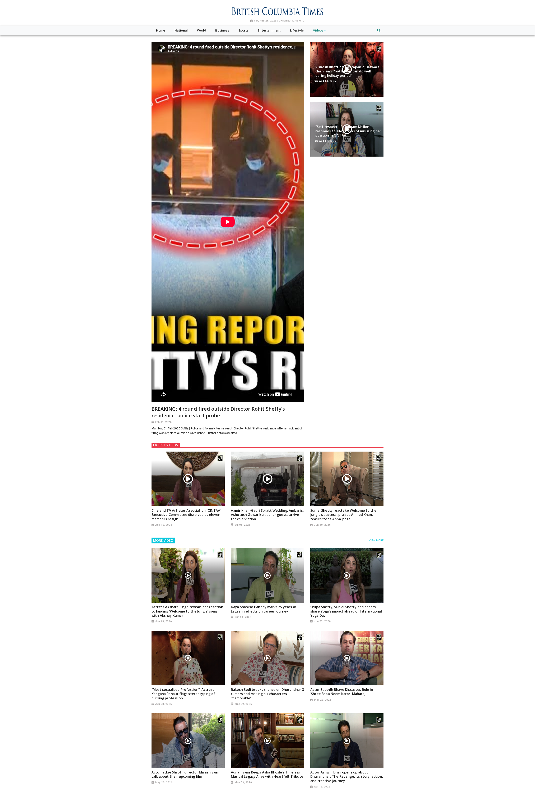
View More (376, 540)
